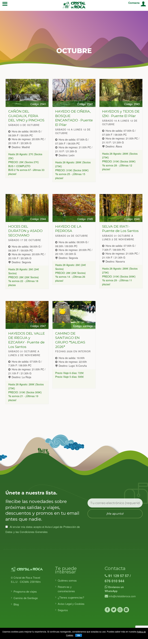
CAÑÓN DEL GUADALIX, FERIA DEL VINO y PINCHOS (26, 115)
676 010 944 (114, 580)
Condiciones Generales (34, 532)
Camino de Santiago (26, 598)
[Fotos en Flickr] (126, 609)
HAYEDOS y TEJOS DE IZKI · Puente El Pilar (121, 113)
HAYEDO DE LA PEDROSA (68, 228)
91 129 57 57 (118, 575)
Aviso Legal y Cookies (71, 604)
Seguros (63, 610)
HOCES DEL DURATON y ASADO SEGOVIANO (25, 230)
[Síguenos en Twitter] (113, 609)
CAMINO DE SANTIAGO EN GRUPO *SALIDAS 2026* (70, 340)
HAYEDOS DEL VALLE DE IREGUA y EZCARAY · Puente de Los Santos (26, 340)
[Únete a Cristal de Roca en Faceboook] (107, 609)
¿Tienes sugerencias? (71, 597)
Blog (16, 604)
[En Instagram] (120, 609)
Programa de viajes (25, 591)
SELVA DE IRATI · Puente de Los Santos (120, 228)
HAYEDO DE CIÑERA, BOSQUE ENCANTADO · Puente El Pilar (74, 118)
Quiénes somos (67, 580)
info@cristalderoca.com (122, 596)
